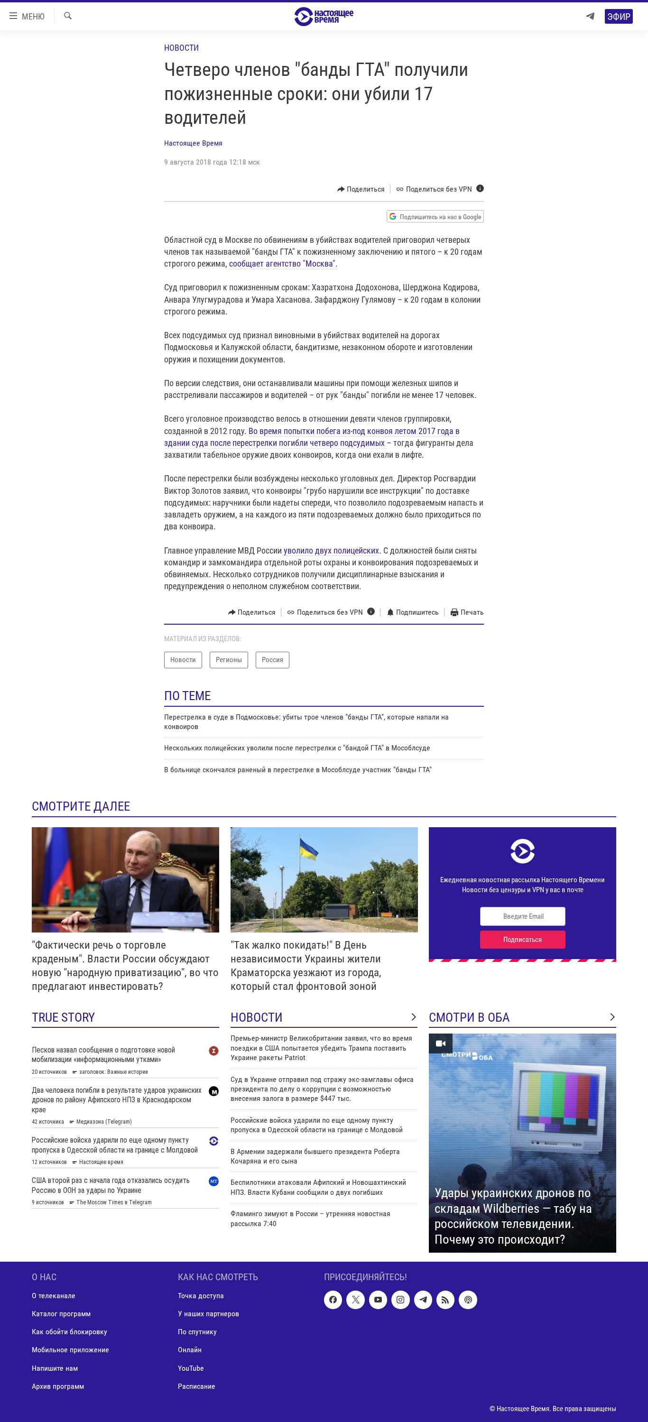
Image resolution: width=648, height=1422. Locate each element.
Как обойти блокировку (69, 1332)
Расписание (196, 1386)
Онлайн (190, 1350)
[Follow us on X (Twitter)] (355, 1300)
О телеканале (53, 1296)
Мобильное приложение (70, 1350)
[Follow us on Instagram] (400, 1300)
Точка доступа (201, 1296)
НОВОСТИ (257, 1017)
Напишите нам (55, 1368)
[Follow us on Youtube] (378, 1300)
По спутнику (197, 1332)
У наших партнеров (208, 1314)
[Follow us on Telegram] (423, 1300)
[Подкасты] (468, 1300)
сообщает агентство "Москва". (283, 263)
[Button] (361, 189)
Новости (181, 48)
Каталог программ (61, 1314)
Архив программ (58, 1386)
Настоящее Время (193, 143)
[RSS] (445, 1300)
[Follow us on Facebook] (333, 1300)
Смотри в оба (469, 1017)
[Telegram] (590, 16)
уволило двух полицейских (330, 550)
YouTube (191, 1368)
